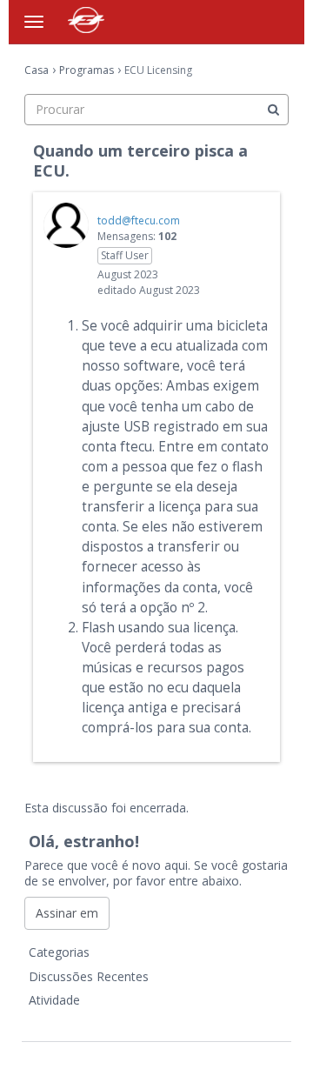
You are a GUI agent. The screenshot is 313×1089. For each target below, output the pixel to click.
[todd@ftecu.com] (66, 225)
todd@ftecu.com (138, 220)
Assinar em (67, 913)
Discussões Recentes (89, 976)
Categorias (59, 952)
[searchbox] (156, 109)
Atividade (54, 1000)
